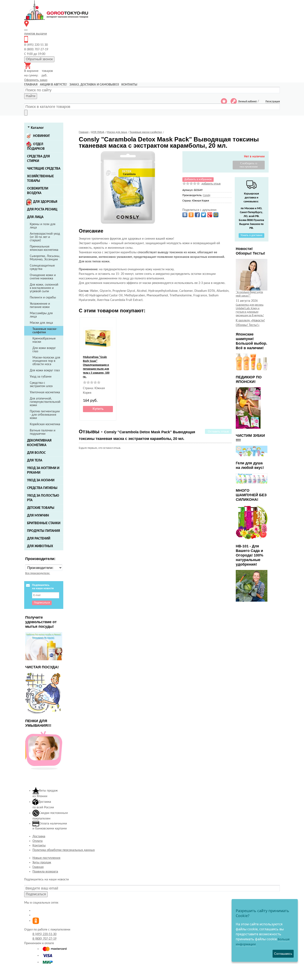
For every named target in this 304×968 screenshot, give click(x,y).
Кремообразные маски (44, 340)
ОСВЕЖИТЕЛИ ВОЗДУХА (37, 191)
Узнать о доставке (251, 235)
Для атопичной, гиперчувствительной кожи (45, 402)
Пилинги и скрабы (43, 297)
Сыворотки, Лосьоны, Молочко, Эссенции (45, 258)
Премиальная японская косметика (44, 248)
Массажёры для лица (41, 315)
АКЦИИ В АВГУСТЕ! (53, 84)
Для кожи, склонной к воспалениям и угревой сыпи (44, 288)
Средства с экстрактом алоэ (41, 384)
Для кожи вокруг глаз (44, 349)
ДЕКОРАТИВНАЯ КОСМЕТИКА (39, 443)
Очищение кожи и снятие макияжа (43, 277)
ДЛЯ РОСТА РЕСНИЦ (42, 209)
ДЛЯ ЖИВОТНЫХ (40, 546)
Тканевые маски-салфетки (44, 330)
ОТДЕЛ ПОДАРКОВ (36, 146)
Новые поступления (46, 858)
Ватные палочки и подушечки (42, 432)
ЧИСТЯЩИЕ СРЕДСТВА (43, 168)
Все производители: (37, 573)
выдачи (35, 33)
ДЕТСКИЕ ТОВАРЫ (40, 508)
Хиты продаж (41, 862)
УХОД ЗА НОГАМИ (40, 480)
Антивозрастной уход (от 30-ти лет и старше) (45, 237)
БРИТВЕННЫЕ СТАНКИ (43, 523)
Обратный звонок (39, 59)
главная (30, 84)
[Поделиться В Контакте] (184, 214)
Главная (38, 867)
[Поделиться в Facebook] (197, 214)
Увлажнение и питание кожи (40, 305)
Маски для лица (41, 323)
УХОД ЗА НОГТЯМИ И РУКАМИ (43, 470)
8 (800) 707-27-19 (44, 938)
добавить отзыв (211, 183)
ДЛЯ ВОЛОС (36, 453)
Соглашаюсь (283, 953)
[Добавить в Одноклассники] (191, 214)
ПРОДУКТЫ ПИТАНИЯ (43, 531)
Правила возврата (45, 871)
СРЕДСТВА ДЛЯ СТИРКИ (38, 159)
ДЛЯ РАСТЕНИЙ (38, 538)
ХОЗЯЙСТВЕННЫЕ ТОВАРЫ (40, 179)
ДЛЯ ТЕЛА (34, 460)
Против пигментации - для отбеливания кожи (45, 415)
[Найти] (26, 113)
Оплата (37, 841)
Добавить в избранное (198, 179)
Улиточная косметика (45, 392)
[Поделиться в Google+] (209, 214)
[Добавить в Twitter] (203, 214)
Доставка (38, 836)
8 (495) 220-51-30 (44, 934)
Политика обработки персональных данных (63, 850)
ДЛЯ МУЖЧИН (38, 515)
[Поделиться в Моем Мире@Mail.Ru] (215, 214)
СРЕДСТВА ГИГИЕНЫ (42, 488)
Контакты (39, 845)
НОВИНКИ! (41, 136)
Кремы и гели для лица (42, 226)
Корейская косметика (45, 424)
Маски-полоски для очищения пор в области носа (46, 361)
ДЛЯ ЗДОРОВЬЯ (45, 202)
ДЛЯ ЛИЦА (35, 217)
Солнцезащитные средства (42, 267)
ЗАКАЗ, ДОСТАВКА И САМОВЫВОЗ (94, 84)
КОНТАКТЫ (129, 84)
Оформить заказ (35, 80)
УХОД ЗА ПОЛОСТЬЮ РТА (43, 498)
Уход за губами (40, 376)
